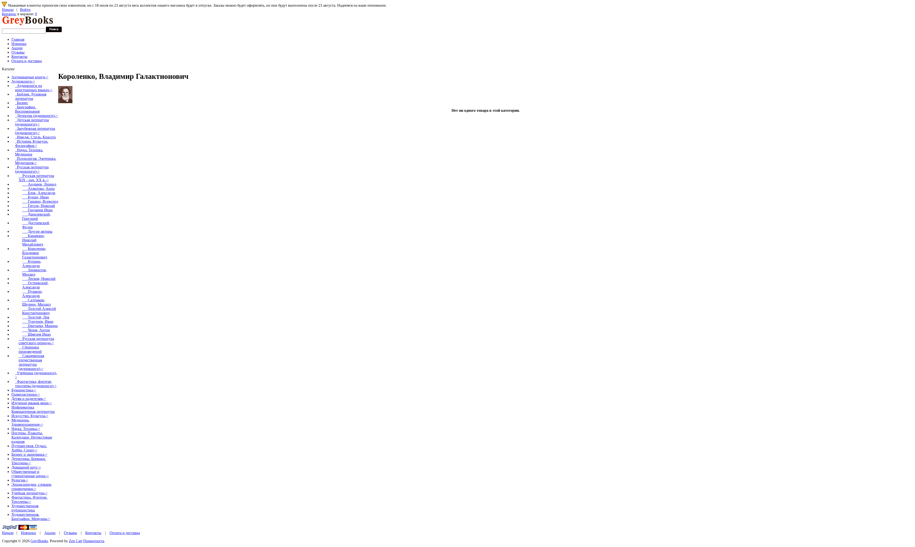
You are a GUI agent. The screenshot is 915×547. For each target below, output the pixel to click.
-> (23, 81)
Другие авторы (37, 231)
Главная (17, 39)
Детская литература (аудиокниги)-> (32, 122)
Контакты (19, 57)
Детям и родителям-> (28, 399)
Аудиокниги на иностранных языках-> (33, 88)
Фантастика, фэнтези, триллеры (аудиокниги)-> (35, 384)
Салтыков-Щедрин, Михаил (36, 302)
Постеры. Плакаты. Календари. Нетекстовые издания (31, 437)
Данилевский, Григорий (36, 216)
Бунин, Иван (35, 197)
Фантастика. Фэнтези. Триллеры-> (29, 499)
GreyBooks (39, 541)
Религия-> (19, 480)
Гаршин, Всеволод (40, 201)
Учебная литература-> (29, 493)
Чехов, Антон (36, 330)
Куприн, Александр (31, 263)
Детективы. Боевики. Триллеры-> (28, 461)
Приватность (93, 541)
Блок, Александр (38, 193)
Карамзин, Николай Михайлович (33, 240)
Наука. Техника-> (25, 429)
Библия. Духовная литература (30, 96)
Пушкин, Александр (32, 293)
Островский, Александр (35, 285)
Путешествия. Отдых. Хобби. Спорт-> (29, 448)
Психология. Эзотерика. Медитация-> (35, 161)
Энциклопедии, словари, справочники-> (31, 486)
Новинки (18, 44)
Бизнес (21, 103)
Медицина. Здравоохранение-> (27, 422)
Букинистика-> (23, 390)
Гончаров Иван (37, 210)
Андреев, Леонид (39, 184)
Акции (17, 48)
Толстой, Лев (35, 317)
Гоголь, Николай (38, 206)
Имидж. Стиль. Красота (35, 137)
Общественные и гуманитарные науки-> (30, 474)
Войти (25, 10)
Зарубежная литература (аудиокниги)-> (35, 131)
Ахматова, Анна (38, 189)
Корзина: (9, 14)
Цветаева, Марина (40, 326)
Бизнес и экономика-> (29, 454)
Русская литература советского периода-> (36, 341)
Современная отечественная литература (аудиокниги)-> (31, 362)
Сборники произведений (30, 349)
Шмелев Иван (36, 334)
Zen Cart (75, 541)
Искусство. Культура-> (29, 416)
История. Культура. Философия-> (31, 143)
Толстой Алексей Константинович (39, 311)
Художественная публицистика (24, 508)
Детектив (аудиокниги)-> (36, 116)
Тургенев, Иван (37, 321)
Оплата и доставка (26, 61)
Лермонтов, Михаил (34, 272)
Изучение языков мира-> (31, 403)
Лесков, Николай (39, 279)
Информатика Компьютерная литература (33, 409)
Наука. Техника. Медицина (29, 152)
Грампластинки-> (25, 394)
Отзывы (18, 52)
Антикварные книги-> (29, 77)
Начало (8, 10)
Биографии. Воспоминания (27, 109)
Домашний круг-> (26, 467)
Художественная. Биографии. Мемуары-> (30, 516)
